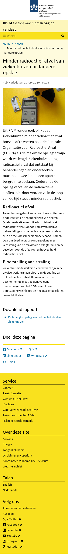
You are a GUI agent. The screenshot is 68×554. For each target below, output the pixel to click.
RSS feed (8, 513)
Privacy (7, 444)
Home (6, 43)
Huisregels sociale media (18, 420)
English (7, 484)
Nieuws (19, 43)
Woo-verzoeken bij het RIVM (20, 410)
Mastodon (22, 546)
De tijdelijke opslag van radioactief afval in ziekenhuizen (34, 319)
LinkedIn (22, 530)
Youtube (22, 535)
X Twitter (22, 519)
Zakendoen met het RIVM (19, 415)
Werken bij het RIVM (15, 399)
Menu (11, 36)
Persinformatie (12, 393)
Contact (7, 388)
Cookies (8, 439)
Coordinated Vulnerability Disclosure (25, 461)
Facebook (23, 524)
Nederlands (10, 490)
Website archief (12, 466)
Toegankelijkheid (14, 450)
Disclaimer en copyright (17, 455)
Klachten (8, 404)
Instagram (23, 541)
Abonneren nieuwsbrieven (19, 508)
